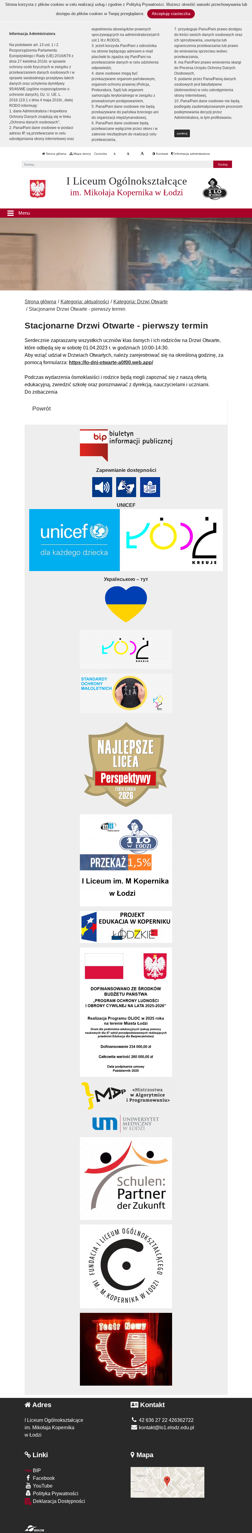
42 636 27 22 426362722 (166, 1420)
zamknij (182, 133)
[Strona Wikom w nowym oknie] (34, 1528)
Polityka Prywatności (55, 1493)
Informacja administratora (191, 153)
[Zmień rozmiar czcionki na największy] (142, 154)
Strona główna (55, 153)
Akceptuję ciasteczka (171, 13)
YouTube (42, 1485)
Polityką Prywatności (145, 4)
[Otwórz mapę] (167, 1481)
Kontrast (161, 153)
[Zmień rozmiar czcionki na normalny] (114, 154)
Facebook (43, 1478)
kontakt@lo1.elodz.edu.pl (166, 1427)
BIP (36, 1470)
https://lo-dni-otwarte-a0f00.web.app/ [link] (111, 362)
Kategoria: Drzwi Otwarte (140, 301)
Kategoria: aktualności (85, 301)
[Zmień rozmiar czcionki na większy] (128, 154)
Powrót (41, 408)
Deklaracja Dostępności (58, 1501)
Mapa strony (82, 153)
